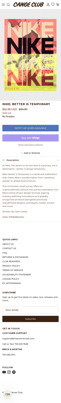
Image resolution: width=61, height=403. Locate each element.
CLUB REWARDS (11, 261)
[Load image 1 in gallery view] (30, 55)
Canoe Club (16, 392)
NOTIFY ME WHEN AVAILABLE (30, 128)
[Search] (10, 4)
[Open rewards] (7, 394)
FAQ (4, 252)
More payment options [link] (30, 145)
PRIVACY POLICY (11, 266)
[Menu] (3, 4)
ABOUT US (8, 244)
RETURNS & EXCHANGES (15, 257)
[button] (48, 4)
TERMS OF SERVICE (12, 270)
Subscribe (30, 319)
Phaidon (10, 116)
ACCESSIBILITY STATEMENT (16, 274)
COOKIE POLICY (10, 279)
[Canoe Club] (28, 4)
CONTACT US (9, 248)
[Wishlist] (53, 5)
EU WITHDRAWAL (11, 283)
